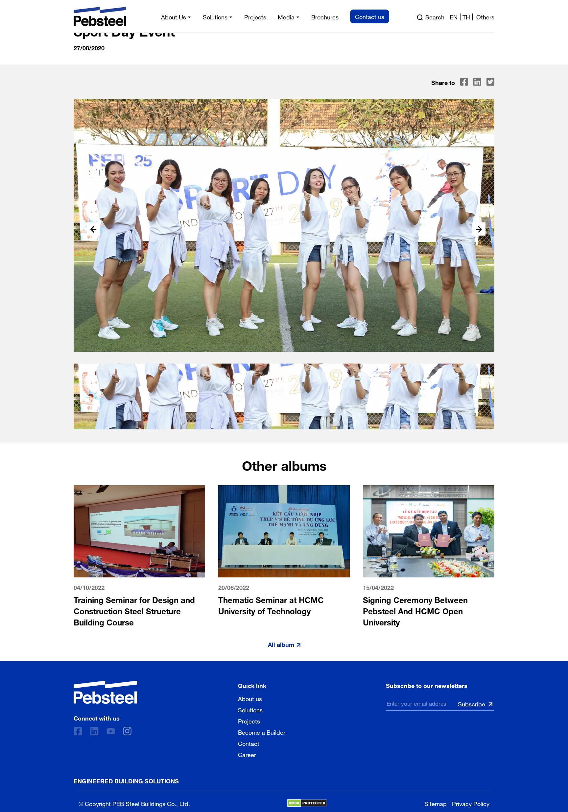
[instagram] (127, 731)
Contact (248, 743)
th (466, 16)
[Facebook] (78, 731)
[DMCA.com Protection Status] (307, 803)
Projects (249, 720)
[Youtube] (110, 731)
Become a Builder (261, 732)
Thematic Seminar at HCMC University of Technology (271, 605)
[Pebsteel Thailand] (105, 692)
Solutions (250, 709)
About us (250, 698)
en (454, 16)
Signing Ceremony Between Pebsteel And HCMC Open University (415, 610)
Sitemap (435, 803)
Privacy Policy (470, 803)
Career (247, 754)
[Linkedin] (94, 731)
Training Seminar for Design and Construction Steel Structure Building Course (134, 610)
